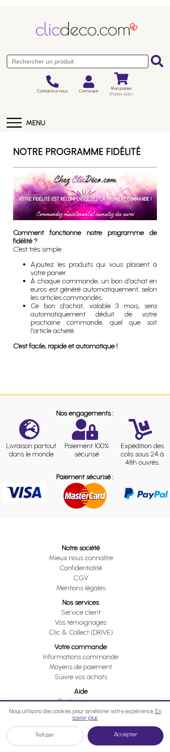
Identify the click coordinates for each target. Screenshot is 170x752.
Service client (81, 612)
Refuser (45, 734)
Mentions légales (80, 588)
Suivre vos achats (80, 677)
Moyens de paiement (80, 667)
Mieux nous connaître (81, 558)
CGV (80, 578)
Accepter (125, 734)
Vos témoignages (80, 622)
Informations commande (80, 657)
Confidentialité (80, 568)
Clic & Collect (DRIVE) (81, 632)
